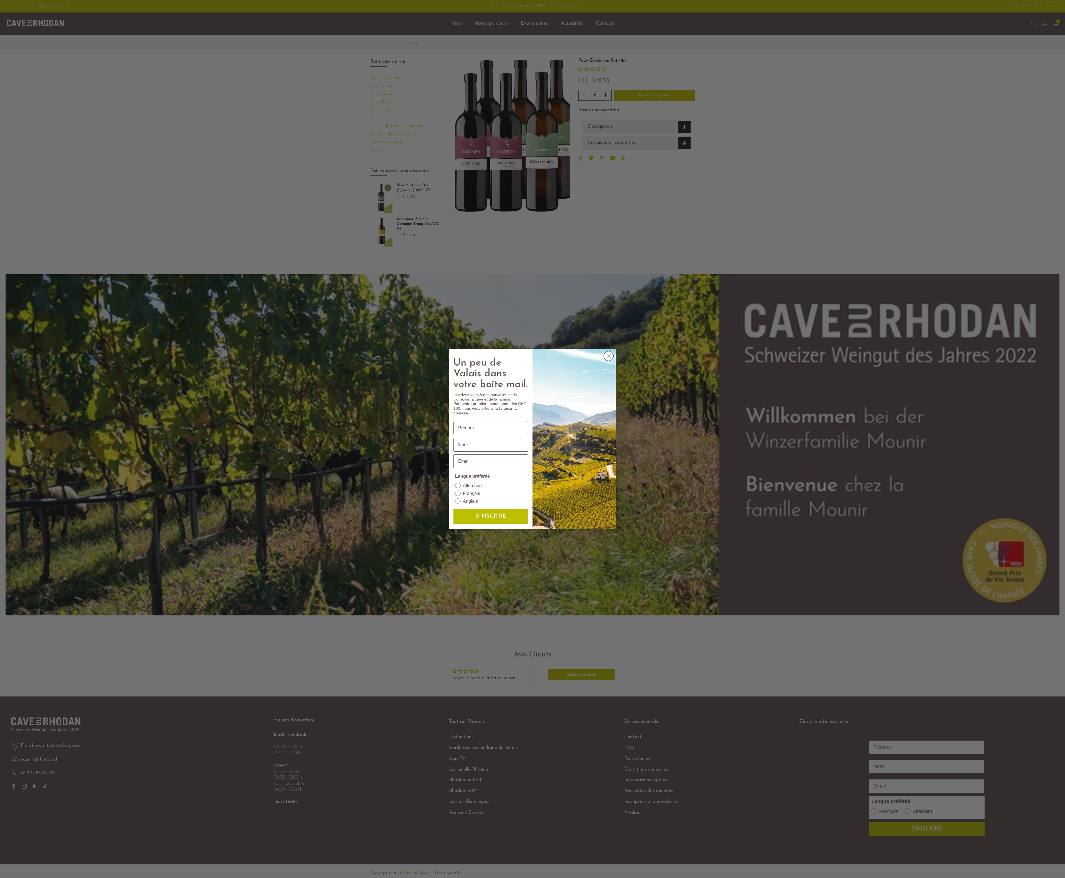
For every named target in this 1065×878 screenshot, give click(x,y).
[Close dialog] (608, 356)
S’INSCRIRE (491, 516)
